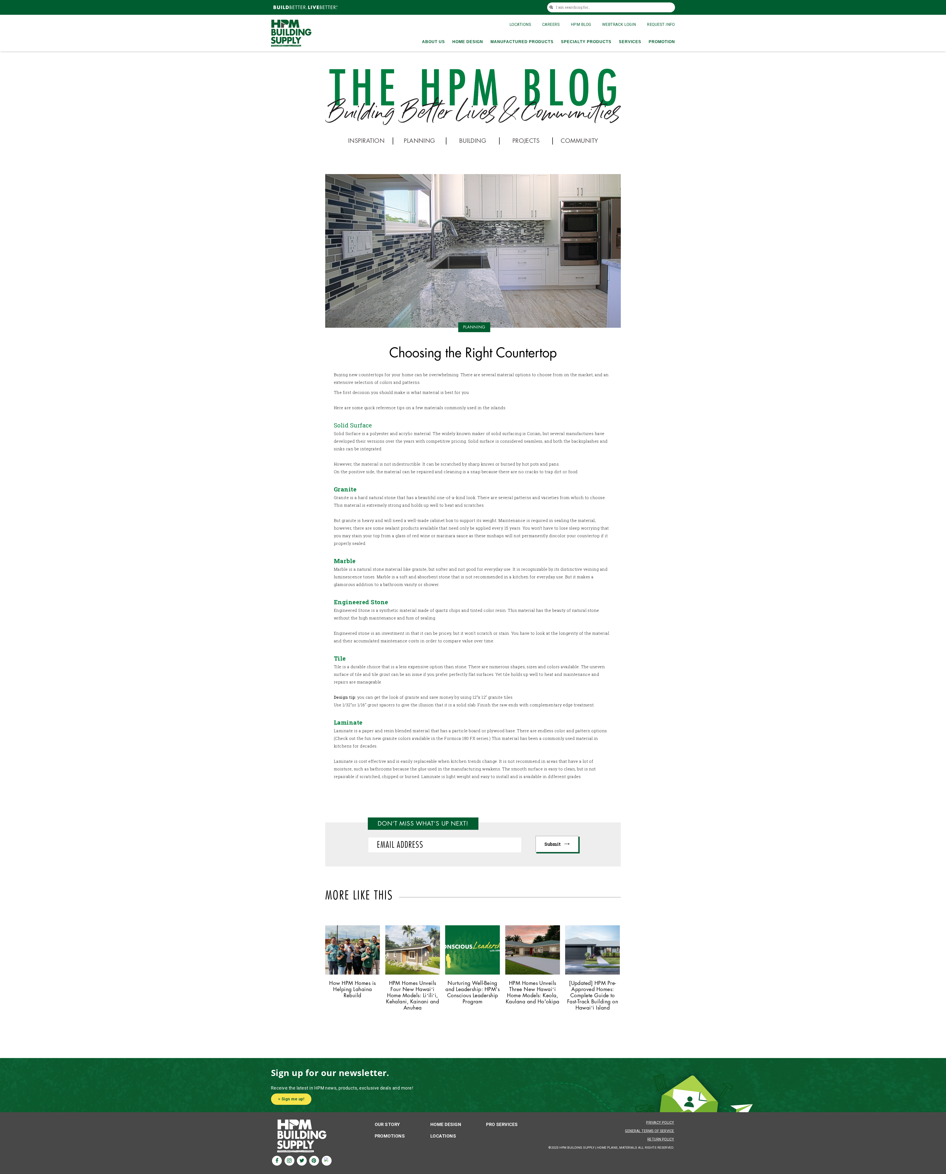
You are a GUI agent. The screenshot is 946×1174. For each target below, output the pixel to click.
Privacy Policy (660, 1123)
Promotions (390, 1136)
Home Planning (592, 974)
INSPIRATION (366, 141)
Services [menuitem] (630, 42)
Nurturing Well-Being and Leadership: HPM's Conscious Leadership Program (472, 993)
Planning (474, 327)
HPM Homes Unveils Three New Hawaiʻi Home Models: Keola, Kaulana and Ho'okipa (532, 993)
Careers (551, 24)
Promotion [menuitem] (662, 42)
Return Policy (660, 1139)
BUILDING (473, 141)
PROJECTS (526, 141)
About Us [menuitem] (433, 42)
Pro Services (502, 1124)
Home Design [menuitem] (467, 42)
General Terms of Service (649, 1131)
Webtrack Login (619, 24)
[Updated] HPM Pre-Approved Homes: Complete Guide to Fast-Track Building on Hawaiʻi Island (592, 996)
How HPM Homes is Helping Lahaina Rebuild (352, 989)
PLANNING (419, 141)
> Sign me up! (291, 1099)
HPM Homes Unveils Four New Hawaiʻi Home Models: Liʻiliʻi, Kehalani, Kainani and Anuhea (412, 996)
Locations (520, 24)
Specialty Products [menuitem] (586, 42)
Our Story (387, 1124)
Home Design (445, 1124)
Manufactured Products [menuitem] (522, 42)
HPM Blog (581, 24)
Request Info (661, 24)
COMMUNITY (579, 141)
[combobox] (612, 7)
